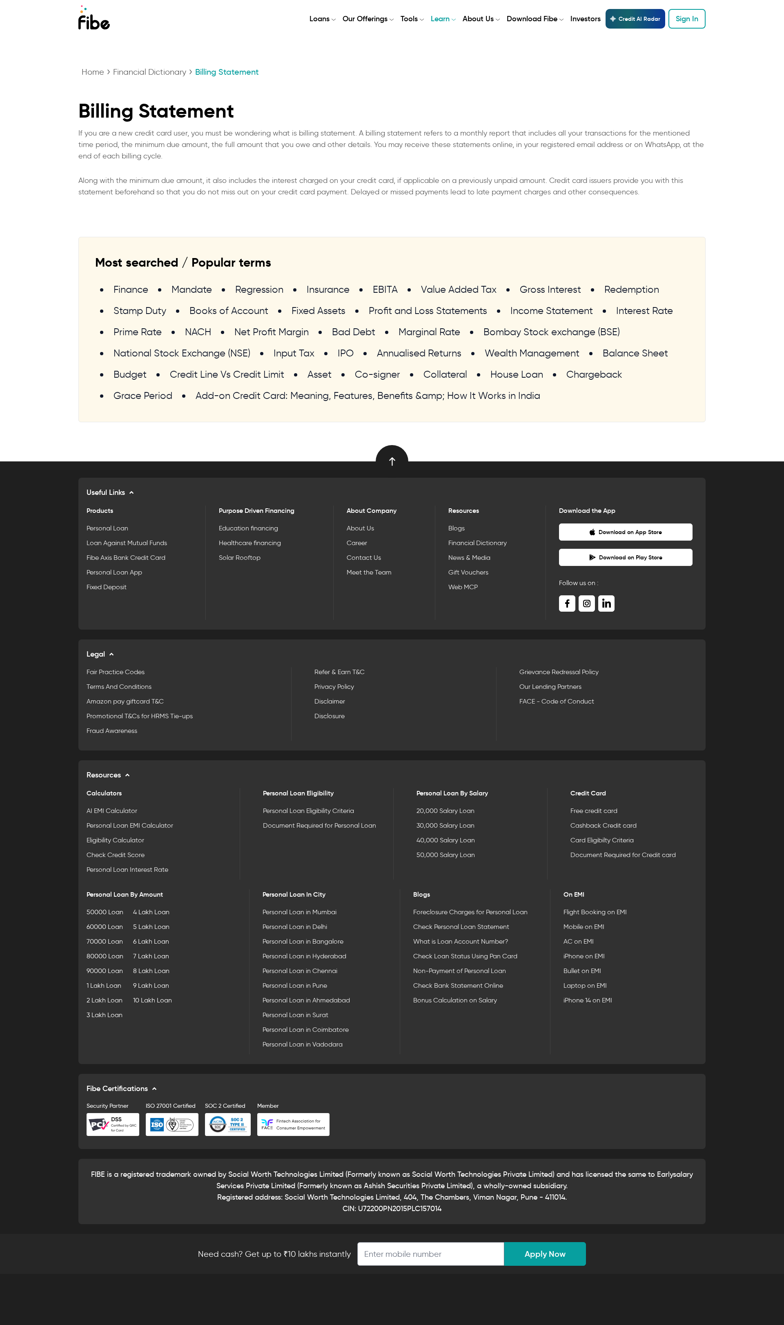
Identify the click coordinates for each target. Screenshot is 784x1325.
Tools (409, 18)
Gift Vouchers (468, 572)
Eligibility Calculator (115, 840)
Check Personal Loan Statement (461, 927)
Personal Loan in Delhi (295, 927)
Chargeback (594, 374)
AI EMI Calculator (112, 811)
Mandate (192, 289)
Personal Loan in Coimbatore (306, 1029)
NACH (198, 332)
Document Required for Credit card (623, 855)
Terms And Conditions (119, 686)
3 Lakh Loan (104, 1015)
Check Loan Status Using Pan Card (465, 956)
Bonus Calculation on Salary (455, 1000)
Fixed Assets (318, 310)
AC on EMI (579, 941)
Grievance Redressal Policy (559, 672)
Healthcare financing (250, 543)
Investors (585, 18)
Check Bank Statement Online (458, 985)
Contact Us (364, 557)
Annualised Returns (419, 353)
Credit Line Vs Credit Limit (227, 374)
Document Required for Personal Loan (319, 825)
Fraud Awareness (112, 731)
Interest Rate (644, 310)
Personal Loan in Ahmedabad (306, 1000)
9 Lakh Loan (151, 985)
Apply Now (545, 1254)
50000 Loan (105, 912)
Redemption (631, 289)
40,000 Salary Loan (445, 840)
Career (357, 543)
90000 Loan (105, 971)
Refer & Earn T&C (339, 672)
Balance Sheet (635, 353)
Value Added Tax (459, 289)
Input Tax (294, 353)
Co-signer (377, 374)
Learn (440, 18)
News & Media (469, 557)
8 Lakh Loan (151, 971)
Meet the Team (369, 572)
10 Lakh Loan (152, 1000)
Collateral (445, 374)
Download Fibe (532, 18)
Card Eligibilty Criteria (602, 840)
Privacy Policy (334, 686)
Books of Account (228, 310)
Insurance (328, 289)
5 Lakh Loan (151, 927)
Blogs (456, 528)
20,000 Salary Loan (445, 811)
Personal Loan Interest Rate (127, 869)
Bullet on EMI (582, 971)
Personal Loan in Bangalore (303, 941)
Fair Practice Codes (116, 672)
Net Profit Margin (271, 332)
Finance (131, 289)
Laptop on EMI (585, 985)
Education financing (248, 528)
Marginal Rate (429, 332)
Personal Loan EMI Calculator (130, 825)
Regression (259, 289)
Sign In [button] (687, 18)
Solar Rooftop (240, 557)
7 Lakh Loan (151, 956)
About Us (478, 18)
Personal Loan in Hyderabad (304, 956)
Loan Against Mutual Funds (127, 543)
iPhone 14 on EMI (588, 1000)
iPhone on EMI (584, 956)
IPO (346, 353)
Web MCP (463, 587)
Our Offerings (365, 18)
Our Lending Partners (550, 686)
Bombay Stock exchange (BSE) (551, 332)
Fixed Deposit (107, 587)
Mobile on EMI (584, 927)
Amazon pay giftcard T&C (125, 701)
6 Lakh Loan (151, 941)
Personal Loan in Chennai (300, 971)
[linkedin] (606, 603)
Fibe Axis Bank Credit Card (126, 557)
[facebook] (567, 603)
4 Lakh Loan (151, 912)
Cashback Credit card (603, 825)
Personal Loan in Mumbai (299, 912)
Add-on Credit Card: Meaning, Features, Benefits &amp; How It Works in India (368, 395)
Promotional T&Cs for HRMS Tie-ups (140, 716)
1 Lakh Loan (104, 985)
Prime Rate (138, 332)
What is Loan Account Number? (460, 941)
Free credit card (593, 811)
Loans (320, 18)
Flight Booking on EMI (595, 912)
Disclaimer (329, 701)
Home (93, 72)
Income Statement (551, 310)
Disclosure (329, 716)
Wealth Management (532, 353)
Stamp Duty (140, 310)
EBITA (385, 289)
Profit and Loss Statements (428, 310)
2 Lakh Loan (104, 1000)
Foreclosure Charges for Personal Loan (470, 912)
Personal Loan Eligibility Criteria (308, 811)
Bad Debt (353, 332)
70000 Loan (105, 941)
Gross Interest (550, 289)
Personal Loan (107, 528)
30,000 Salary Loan (445, 825)
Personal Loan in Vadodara (303, 1044)
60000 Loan (105, 927)
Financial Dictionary (149, 72)
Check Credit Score (116, 855)
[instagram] (587, 603)
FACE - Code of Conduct (556, 701)
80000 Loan (105, 956)
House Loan (516, 374)
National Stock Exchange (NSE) (182, 353)
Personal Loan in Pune (295, 985)
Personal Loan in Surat (295, 1015)
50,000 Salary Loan (445, 855)
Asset (319, 374)
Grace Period (143, 395)
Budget (130, 374)
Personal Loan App (114, 572)
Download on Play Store (630, 557)
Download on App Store (630, 532)
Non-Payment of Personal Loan (459, 971)
